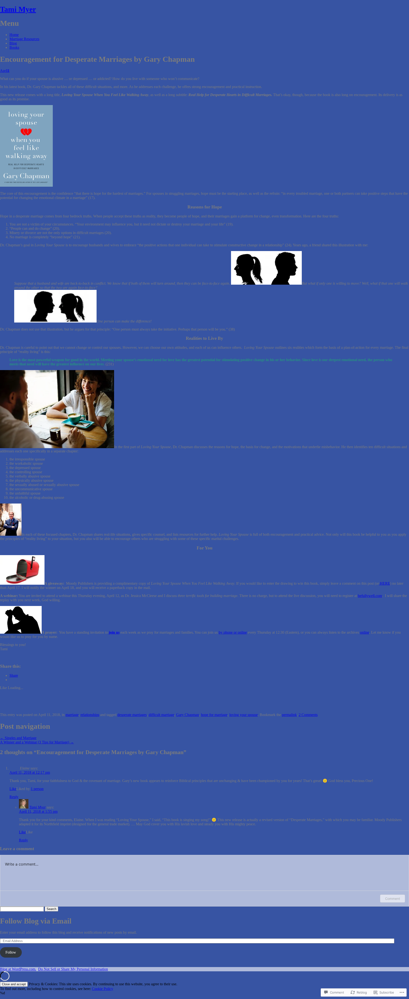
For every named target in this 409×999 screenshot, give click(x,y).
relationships (89, 715)
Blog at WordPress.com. (18, 969)
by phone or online (233, 632)
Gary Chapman (187, 715)
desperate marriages (132, 715)
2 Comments (308, 715)
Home (14, 35)
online (364, 632)
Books (14, 47)
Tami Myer (18, 9)
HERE (384, 583)
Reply (13, 797)
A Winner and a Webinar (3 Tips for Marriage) (37, 742)
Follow (10, 952)
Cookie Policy (102, 989)
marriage (72, 715)
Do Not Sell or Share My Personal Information (73, 969)
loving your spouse (243, 715)
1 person (37, 789)
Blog (13, 43)
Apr (4, 71)
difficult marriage (161, 715)
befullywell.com (370, 596)
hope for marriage (214, 715)
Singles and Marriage (18, 738)
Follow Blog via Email (35, 921)
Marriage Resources (24, 39)
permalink (289, 715)
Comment (392, 899)
